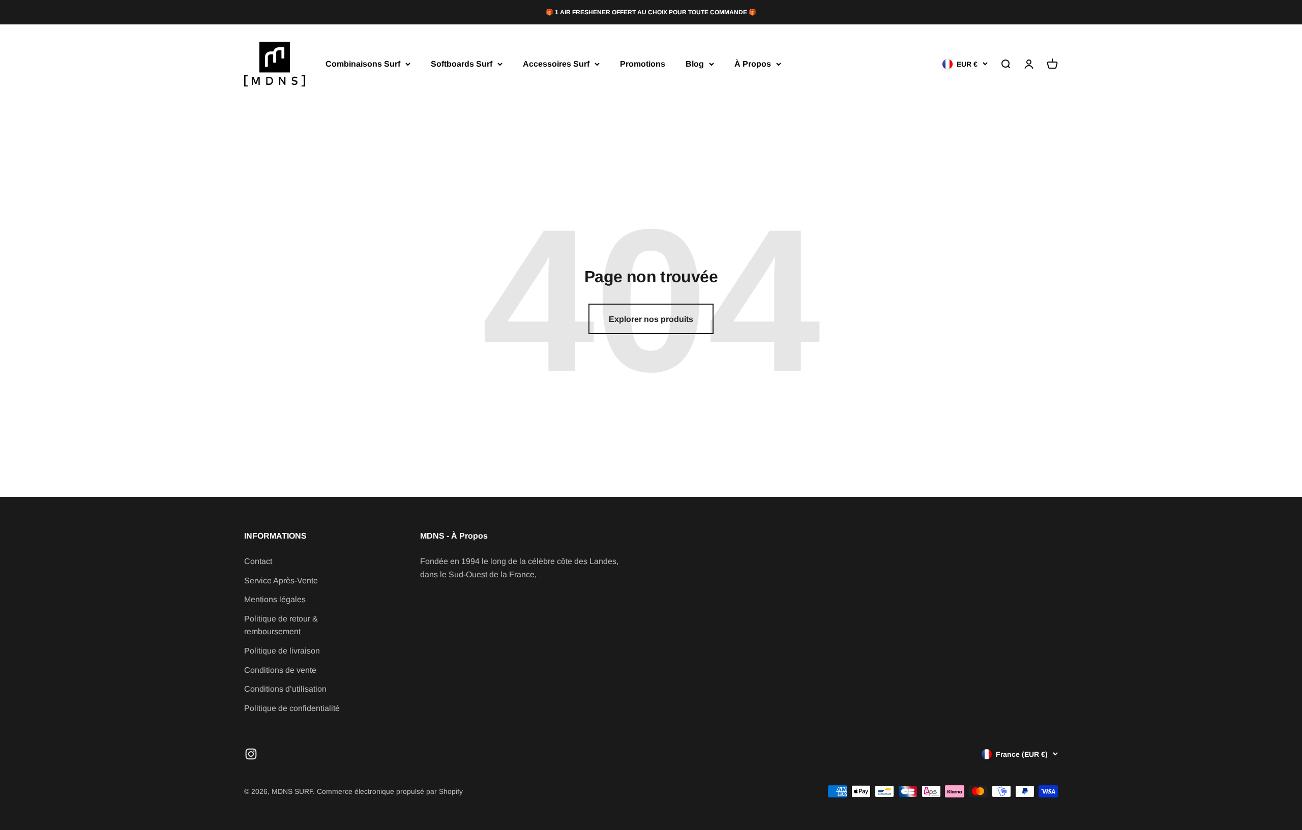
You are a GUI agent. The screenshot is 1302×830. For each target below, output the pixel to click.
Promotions (642, 64)
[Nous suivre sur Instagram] (251, 754)
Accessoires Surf (556, 64)
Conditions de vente (280, 670)
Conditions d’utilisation (285, 689)
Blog (695, 64)
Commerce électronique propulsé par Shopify (390, 791)
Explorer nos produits (651, 319)
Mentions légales (275, 599)
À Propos (752, 64)
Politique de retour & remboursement (281, 625)
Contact (258, 561)
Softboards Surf (461, 64)
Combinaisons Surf (363, 64)
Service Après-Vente (281, 580)
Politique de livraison (282, 650)
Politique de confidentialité (292, 708)
